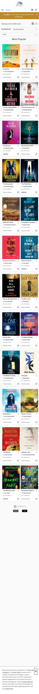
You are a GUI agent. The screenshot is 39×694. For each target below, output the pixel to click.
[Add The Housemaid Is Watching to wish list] (36, 116)
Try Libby (6, 15)
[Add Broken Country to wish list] (36, 422)
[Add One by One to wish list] (18, 346)
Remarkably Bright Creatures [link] (28, 490)
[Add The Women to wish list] (18, 461)
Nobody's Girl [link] (25, 452)
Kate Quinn (26, 301)
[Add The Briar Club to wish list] (36, 307)
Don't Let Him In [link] (26, 261)
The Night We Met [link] (27, 337)
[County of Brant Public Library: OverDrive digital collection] (19, 4)
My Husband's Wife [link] (27, 146)
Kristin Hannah (8, 454)
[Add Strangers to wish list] (36, 384)
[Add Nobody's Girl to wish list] (36, 461)
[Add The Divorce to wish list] (18, 154)
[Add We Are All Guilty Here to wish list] (18, 307)
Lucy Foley (7, 493)
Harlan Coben (26, 224)
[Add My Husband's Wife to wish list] (36, 154)
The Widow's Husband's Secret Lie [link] (10, 376)
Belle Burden (26, 378)
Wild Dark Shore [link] (8, 222)
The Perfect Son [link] (26, 184)
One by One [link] (6, 337)
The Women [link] (6, 452)
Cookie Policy (9, 689)
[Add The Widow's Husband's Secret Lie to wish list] (18, 384)
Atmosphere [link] (7, 414)
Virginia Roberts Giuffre (29, 454)
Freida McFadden (9, 109)
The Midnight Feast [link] (9, 490)
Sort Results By (6, 29)
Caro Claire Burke (9, 71)
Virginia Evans (26, 71)
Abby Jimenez (26, 339)
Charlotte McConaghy (10, 224)
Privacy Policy (16, 672)
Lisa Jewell (26, 263)
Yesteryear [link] (6, 69)
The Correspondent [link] (27, 69)
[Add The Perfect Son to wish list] (36, 192)
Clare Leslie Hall (27, 416)
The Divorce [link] (7, 146)
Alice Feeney (26, 148)
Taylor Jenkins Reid (9, 416)
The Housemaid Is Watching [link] (28, 107)
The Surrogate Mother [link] (10, 107)
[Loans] (32, 10)
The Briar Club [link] (25, 299)
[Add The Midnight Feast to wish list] (18, 499)
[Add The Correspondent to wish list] (36, 77)
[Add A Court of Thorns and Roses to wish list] (18, 269)
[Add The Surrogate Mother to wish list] (18, 116)
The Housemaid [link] (8, 184)
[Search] (2, 9)
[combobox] (15, 10)
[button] (33, 24)
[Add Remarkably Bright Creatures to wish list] (36, 499)
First (16, 511)
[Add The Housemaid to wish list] (18, 192)
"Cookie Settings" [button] (27, 682)
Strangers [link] (24, 376)
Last (24, 511)
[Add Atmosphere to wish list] (18, 422)
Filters (4, 34)
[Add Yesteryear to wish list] (18, 77)
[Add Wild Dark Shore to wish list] (18, 231)
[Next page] (25, 507)
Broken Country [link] (26, 414)
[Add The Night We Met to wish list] (36, 346)
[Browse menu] (36, 10)
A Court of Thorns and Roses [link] (10, 261)
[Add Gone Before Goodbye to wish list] (36, 231)
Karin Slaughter (8, 301)
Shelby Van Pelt (27, 493)
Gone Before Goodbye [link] (28, 222)
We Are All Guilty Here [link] (10, 299)
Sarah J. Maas (8, 263)
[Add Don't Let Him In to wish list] (36, 269)
